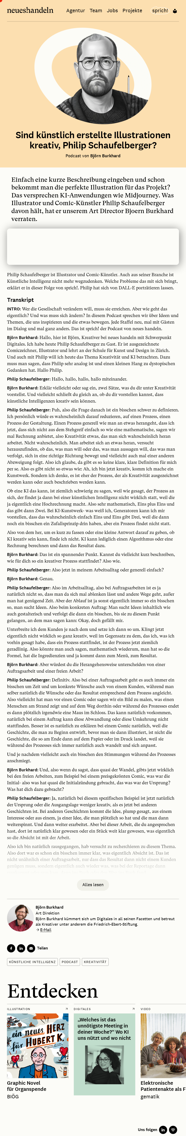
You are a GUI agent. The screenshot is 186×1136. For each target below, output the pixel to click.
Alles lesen (93, 884)
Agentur (75, 10)
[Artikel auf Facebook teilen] (11, 948)
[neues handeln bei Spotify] (173, 1130)
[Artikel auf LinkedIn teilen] (21, 948)
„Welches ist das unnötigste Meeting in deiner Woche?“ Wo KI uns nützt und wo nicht (104, 1029)
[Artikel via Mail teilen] (31, 948)
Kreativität (95, 962)
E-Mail (45, 929)
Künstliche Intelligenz (32, 962)
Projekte (132, 10)
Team (96, 10)
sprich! (160, 10)
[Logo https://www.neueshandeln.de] (30, 10)
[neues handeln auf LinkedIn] (163, 1130)
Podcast (70, 962)
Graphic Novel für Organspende (26, 1086)
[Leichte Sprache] (175, 10)
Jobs (112, 10)
